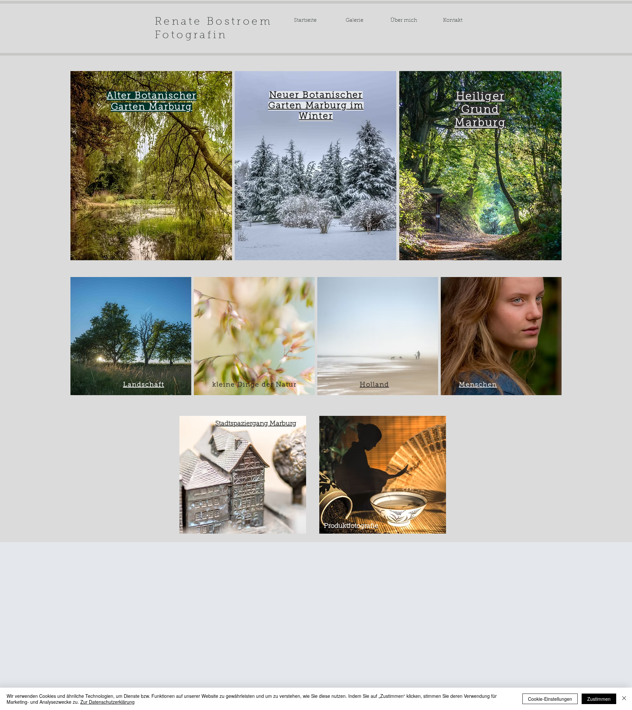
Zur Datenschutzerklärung (107, 701)
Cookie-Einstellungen (550, 699)
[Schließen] (624, 699)
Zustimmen (599, 699)
